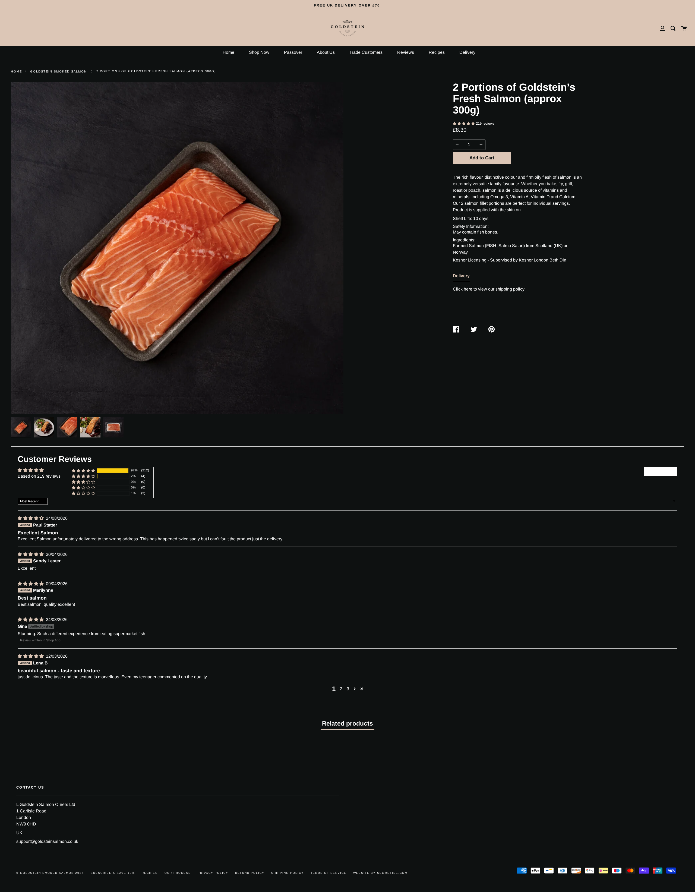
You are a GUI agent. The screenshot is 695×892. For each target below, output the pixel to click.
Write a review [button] (660, 471)
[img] (31, 518)
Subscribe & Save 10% (113, 872)
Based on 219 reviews (39, 476)
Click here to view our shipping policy (489, 289)
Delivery (467, 52)
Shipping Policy (287, 872)
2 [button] (341, 688)
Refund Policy (249, 872)
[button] (464, 123)
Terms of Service (328, 872)
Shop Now (259, 52)
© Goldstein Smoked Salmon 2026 (50, 872)
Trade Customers (366, 52)
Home (228, 52)
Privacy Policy (213, 872)
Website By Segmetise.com (380, 872)
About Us (326, 52)
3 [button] (348, 688)
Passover (293, 52)
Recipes (437, 52)
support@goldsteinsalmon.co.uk (47, 841)
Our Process (178, 872)
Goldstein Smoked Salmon (58, 71)
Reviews (405, 52)
